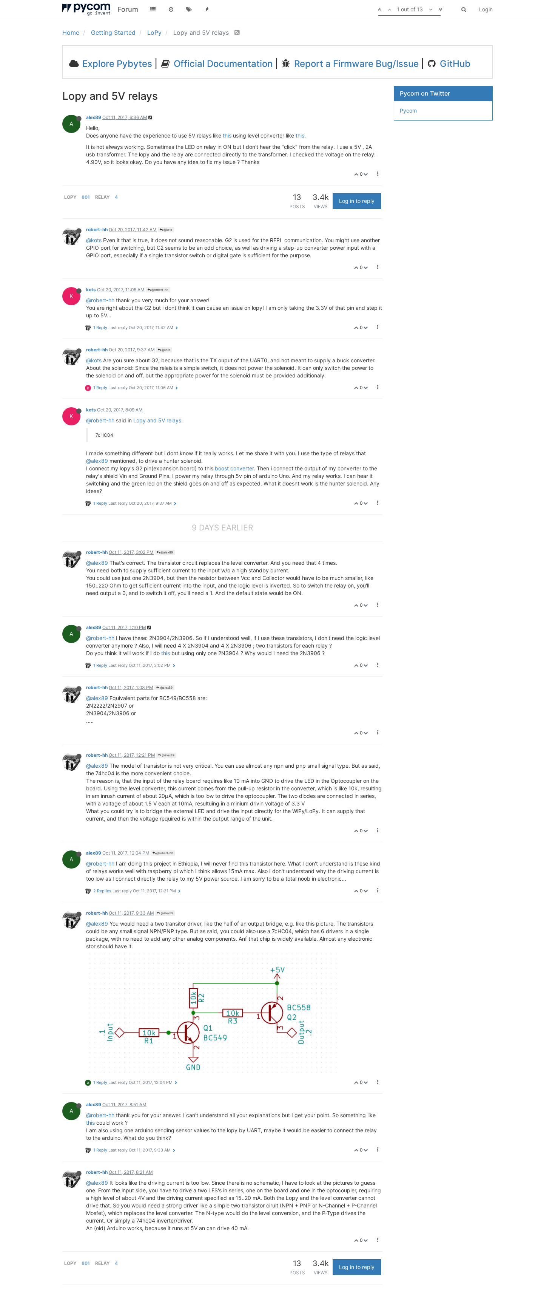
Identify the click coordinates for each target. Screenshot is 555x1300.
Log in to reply (357, 201)
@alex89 (97, 461)
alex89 (93, 117)
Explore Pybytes (116, 63)
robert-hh (97, 229)
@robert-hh (159, 290)
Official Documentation (222, 63)
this (227, 135)
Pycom (408, 110)
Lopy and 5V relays (157, 420)
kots (91, 289)
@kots (167, 230)
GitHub (454, 63)
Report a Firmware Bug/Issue (355, 63)
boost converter (234, 468)
